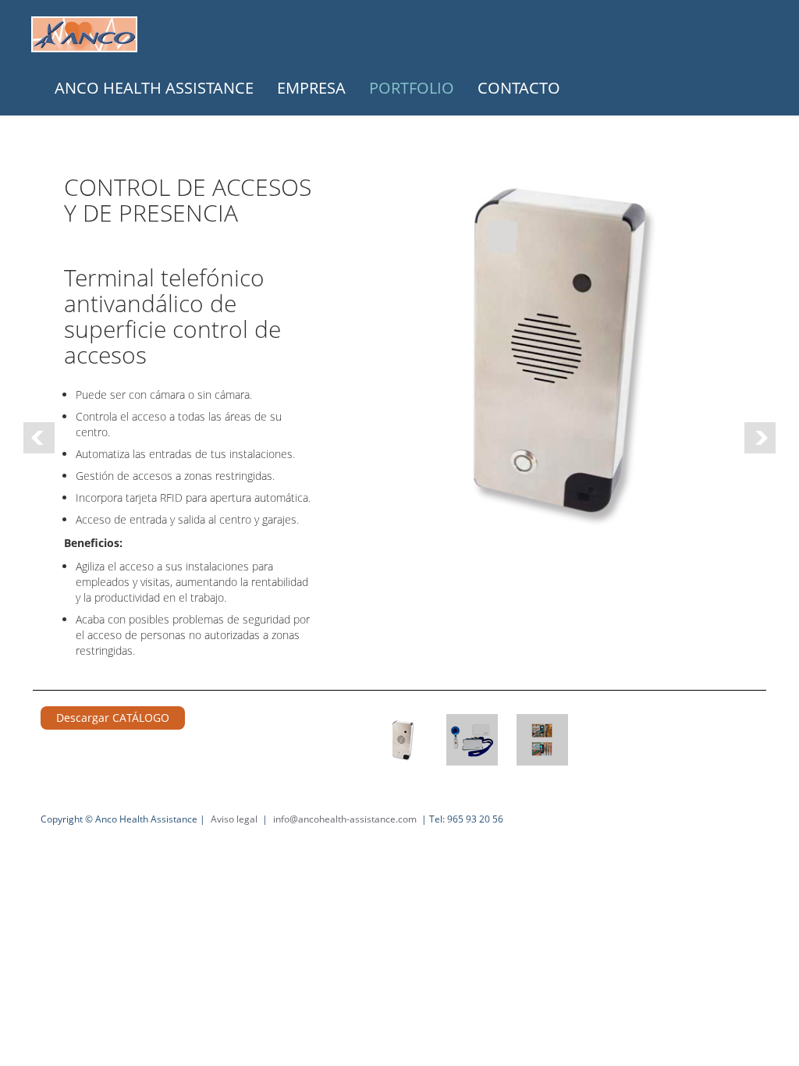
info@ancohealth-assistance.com (345, 819)
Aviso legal (234, 819)
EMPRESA (311, 87)
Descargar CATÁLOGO (112, 717)
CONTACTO (519, 87)
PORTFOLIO (411, 87)
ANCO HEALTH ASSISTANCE (154, 87)
